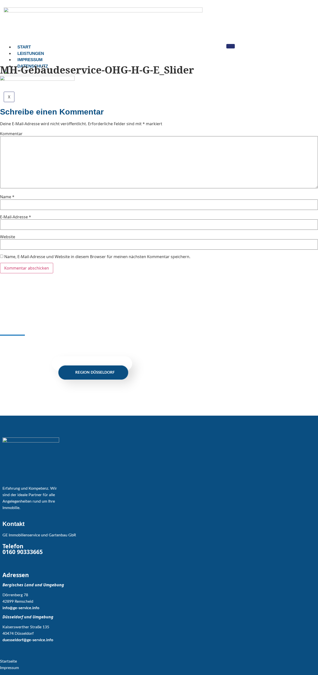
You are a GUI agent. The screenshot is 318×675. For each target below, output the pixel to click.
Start (24, 47)
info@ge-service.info (20, 608)
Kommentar (11, 134)
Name (7, 197)
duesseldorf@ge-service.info (27, 640)
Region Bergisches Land (93, 363)
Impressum (29, 59)
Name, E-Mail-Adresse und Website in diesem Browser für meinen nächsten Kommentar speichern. (97, 257)
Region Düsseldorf (95, 372)
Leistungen (30, 53)
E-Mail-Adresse (15, 217)
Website (7, 237)
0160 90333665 (22, 552)
